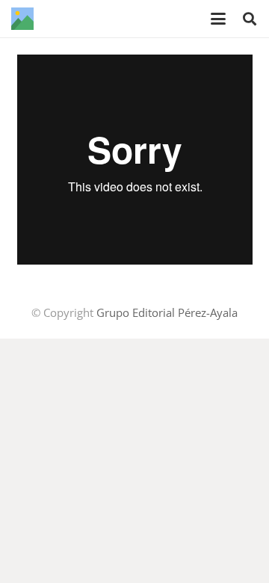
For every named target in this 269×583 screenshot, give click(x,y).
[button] (218, 18)
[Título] (22, 18)
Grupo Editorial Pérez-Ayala (167, 312)
